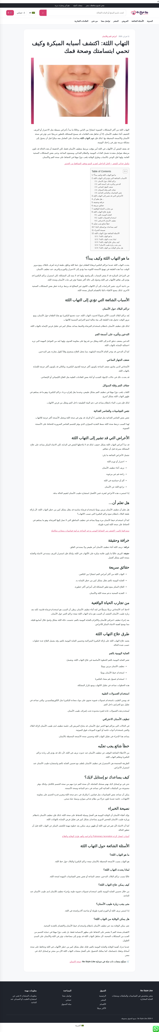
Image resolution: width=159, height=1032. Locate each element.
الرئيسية (102, 996)
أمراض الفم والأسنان (109, 36)
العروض (125, 21)
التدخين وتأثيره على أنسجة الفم (109, 184)
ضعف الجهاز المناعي (105, 187)
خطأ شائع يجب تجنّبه (102, 224)
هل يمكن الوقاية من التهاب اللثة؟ (111, 248)
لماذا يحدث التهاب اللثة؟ (107, 239)
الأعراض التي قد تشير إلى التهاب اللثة (108, 196)
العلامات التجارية (81, 21)
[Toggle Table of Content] (124, 171)
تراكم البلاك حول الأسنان (107, 181)
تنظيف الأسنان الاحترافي (107, 221)
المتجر (116, 21)
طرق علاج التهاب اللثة (102, 212)
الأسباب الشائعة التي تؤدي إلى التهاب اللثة (110, 178)
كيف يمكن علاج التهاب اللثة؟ (109, 242)
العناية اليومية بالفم (105, 215)
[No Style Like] (141, 13)
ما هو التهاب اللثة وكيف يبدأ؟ (105, 175)
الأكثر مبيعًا (101, 1008)
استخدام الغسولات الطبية (107, 218)
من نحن (94, 21)
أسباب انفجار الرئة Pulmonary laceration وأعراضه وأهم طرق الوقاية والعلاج (95, 836)
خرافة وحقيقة (99, 202)
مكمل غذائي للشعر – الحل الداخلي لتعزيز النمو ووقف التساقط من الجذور (96, 163)
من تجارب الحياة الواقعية (103, 209)
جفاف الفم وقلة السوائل (107, 190)
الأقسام (103, 1004)
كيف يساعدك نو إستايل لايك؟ (106, 227)
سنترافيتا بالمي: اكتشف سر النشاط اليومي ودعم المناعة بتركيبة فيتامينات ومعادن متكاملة (90, 531)
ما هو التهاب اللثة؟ (105, 236)
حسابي (68, 1000)
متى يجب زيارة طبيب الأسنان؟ (110, 245)
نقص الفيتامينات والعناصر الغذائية (110, 193)
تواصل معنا (105, 21)
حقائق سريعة (99, 205)
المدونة (150, 21)
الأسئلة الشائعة (138, 21)
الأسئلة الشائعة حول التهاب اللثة (107, 233)
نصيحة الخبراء (99, 230)
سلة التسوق (66, 1004)
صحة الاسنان (75, 961)
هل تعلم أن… (99, 199)
